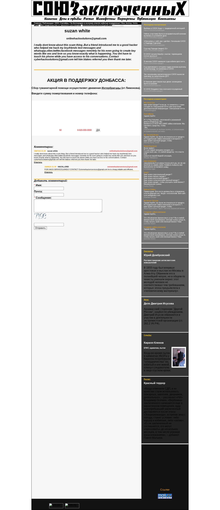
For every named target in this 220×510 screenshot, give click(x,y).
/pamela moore (149, 224)
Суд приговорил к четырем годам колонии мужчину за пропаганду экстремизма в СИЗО (165, 68)
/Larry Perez (149, 186)
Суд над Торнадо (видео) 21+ (156, 49)
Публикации (48, 23)
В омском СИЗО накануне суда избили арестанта (164, 61)
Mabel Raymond (150, 146)
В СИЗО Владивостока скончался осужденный (163, 89)
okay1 (146, 172)
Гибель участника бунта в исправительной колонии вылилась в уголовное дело (165, 35)
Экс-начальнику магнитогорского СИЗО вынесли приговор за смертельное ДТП (164, 75)
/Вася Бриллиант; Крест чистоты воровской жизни (164, 208)
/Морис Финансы (151, 158)
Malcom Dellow (150, 189)
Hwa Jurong (126, 23)
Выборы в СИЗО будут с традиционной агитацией (164, 28)
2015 (57, 23)
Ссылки (164, 489)
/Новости (158, 58)
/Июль (146, 85)
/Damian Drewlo (150, 197)
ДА (98, 130)
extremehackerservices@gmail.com (97, 25)
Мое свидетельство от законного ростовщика (60, 25)
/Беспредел (158, 38)
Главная (37, 23)
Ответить (38, 162)
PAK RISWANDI (150, 161)
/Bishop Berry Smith (151, 143)
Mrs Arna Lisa (149, 103)
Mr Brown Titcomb (151, 201)
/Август (147, 30)
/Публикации (159, 30)
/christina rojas (149, 169)
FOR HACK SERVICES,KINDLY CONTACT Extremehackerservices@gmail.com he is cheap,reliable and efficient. (88, 169)
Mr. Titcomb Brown (151, 135)
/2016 (152, 30)
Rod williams (148, 114)
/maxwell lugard (150, 110)
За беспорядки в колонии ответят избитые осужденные (95, 23)
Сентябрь (64, 23)
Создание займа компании (155, 212)
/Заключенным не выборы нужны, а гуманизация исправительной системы (164, 130)
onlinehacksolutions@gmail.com (123, 151)
